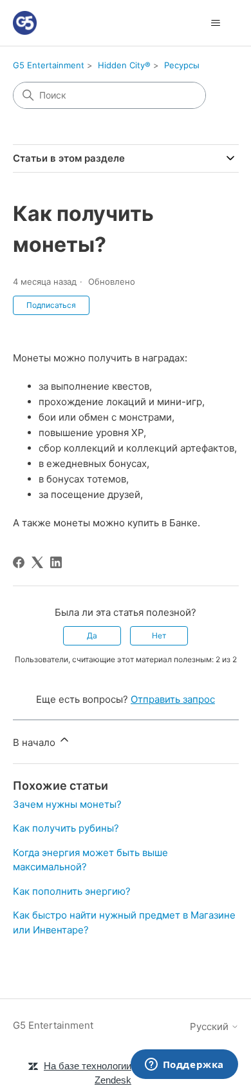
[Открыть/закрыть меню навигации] (216, 23)
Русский (210, 1026)
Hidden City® (124, 65)
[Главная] (25, 23)
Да (92, 635)
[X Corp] (37, 562)
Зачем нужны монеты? (67, 804)
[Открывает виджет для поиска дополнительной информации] (184, 1065)
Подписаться (51, 305)
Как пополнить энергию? (72, 891)
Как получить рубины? (66, 828)
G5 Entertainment (48, 65)
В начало (35, 742)
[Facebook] (18, 562)
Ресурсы (182, 65)
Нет (159, 635)
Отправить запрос (173, 699)
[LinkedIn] (56, 562)
